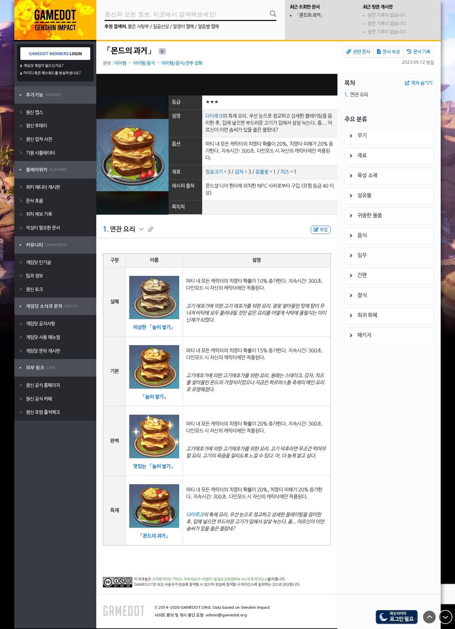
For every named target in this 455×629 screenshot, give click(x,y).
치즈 (284, 172)
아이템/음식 (144, 63)
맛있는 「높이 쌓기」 (154, 466)
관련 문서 (361, 52)
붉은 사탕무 (138, 26)
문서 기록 (421, 52)
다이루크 (214, 116)
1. (106, 229)
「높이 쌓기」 (154, 397)
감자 (239, 172)
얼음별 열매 (208, 26)
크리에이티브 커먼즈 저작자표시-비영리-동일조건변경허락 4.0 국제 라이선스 (209, 579)
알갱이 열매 (183, 26)
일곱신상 (161, 26)
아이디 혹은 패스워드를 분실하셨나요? (52, 73)
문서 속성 (391, 52)
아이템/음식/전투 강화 (182, 63)
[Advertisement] (217, 85)
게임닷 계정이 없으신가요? (44, 66)
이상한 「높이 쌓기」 (154, 327)
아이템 (120, 63)
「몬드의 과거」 (310, 15)
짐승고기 (214, 172)
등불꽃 (261, 172)
